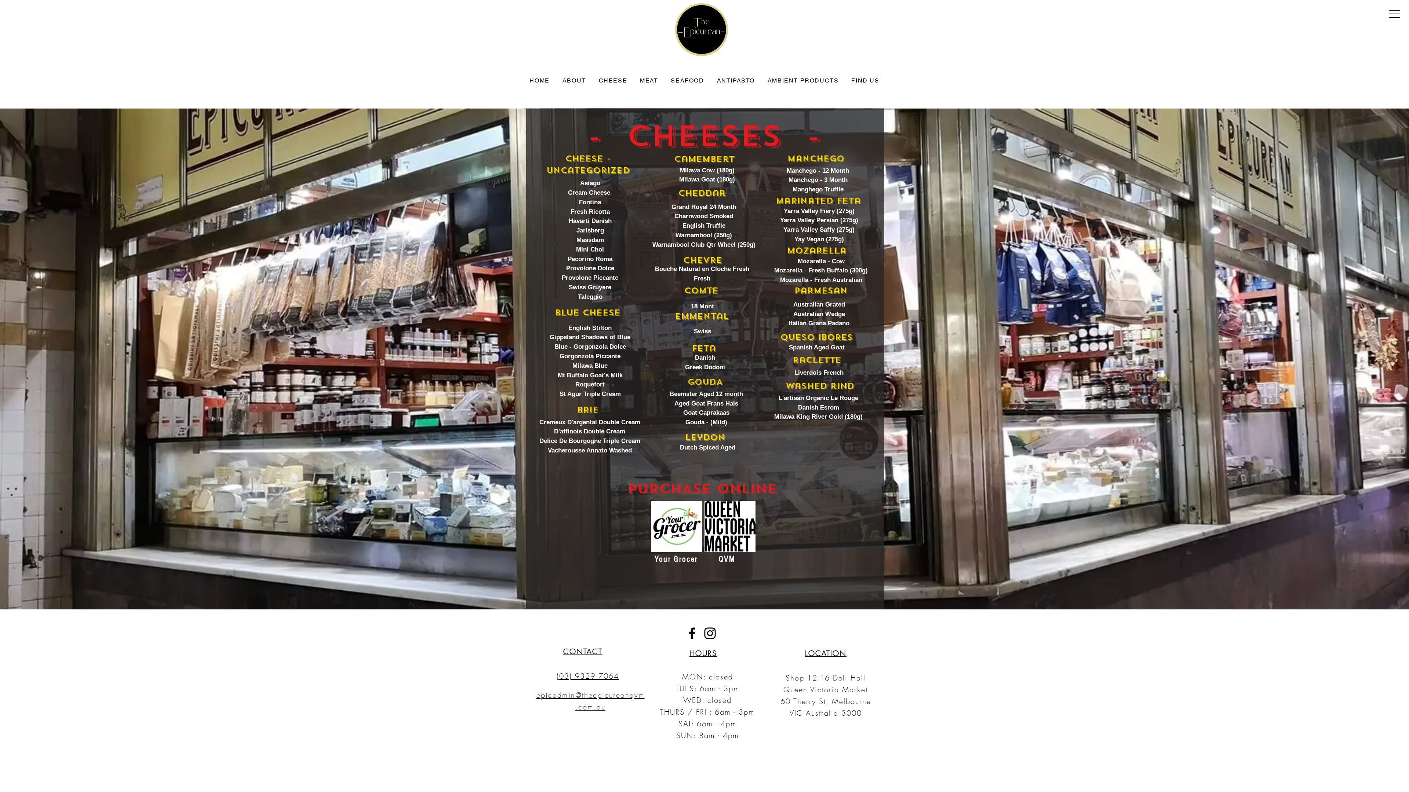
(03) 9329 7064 (588, 676)
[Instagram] (710, 633)
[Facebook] (692, 633)
